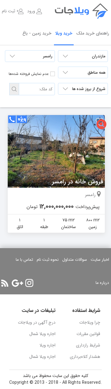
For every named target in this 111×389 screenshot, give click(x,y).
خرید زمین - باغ (37, 33)
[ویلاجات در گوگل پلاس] (17, 283)
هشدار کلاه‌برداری (85, 356)
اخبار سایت (100, 259)
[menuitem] (34, 11)
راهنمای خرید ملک (92, 33)
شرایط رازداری (88, 345)
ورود (31, 11)
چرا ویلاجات (89, 322)
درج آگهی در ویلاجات (37, 322)
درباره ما (102, 283)
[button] (14, 89)
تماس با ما (24, 259)
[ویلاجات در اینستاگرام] (29, 283)
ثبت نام (8, 11)
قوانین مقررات (88, 333)
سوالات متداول (74, 259)
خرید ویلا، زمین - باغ (86, 11)
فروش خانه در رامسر (77, 181)
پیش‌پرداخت (88, 207)
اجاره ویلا (47, 345)
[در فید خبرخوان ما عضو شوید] (4, 283)
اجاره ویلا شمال (42, 333)
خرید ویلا (63, 33)
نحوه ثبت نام (48, 259)
